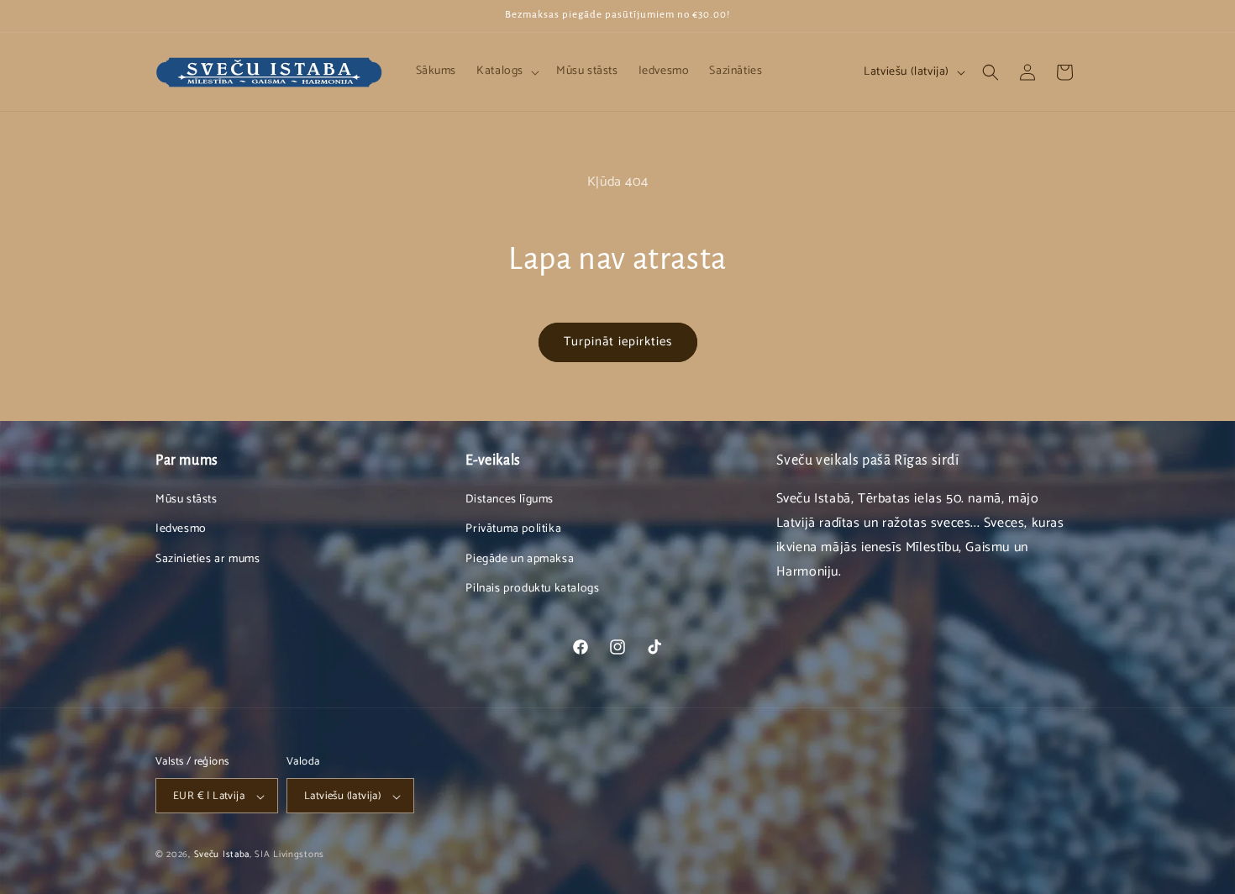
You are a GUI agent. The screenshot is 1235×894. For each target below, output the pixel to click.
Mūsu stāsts (186, 499)
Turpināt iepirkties (618, 341)
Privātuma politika (513, 529)
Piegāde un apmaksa (519, 559)
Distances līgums (509, 499)
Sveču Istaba (222, 855)
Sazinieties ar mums (207, 559)
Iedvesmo (181, 529)
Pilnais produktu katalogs (532, 588)
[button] (506, 71)
